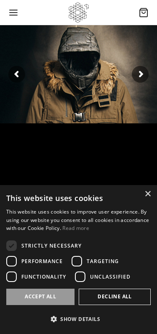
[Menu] (13, 12)
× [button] (147, 194)
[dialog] (78, 259)
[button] (78, 319)
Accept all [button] (40, 296)
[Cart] (144, 13)
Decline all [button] (114, 296)
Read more (75, 228)
